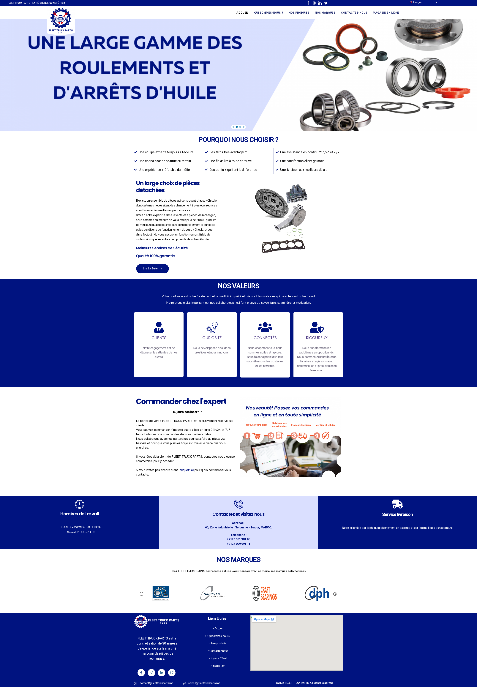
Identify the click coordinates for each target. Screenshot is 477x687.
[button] (233, 127)
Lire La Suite (150, 268)
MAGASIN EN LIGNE (386, 12)
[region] (238, 75)
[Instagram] (314, 3)
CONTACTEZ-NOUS (354, 12)
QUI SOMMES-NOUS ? (268, 12)
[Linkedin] (320, 3)
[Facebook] (308, 3)
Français (417, 2)
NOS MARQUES (325, 12)
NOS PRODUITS (299, 12)
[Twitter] (326, 3)
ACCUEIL (242, 12)
